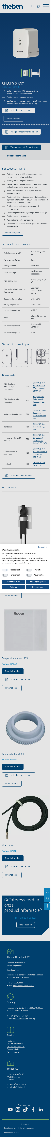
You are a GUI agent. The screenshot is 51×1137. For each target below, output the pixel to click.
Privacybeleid (43, 547)
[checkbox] (5, 570)
